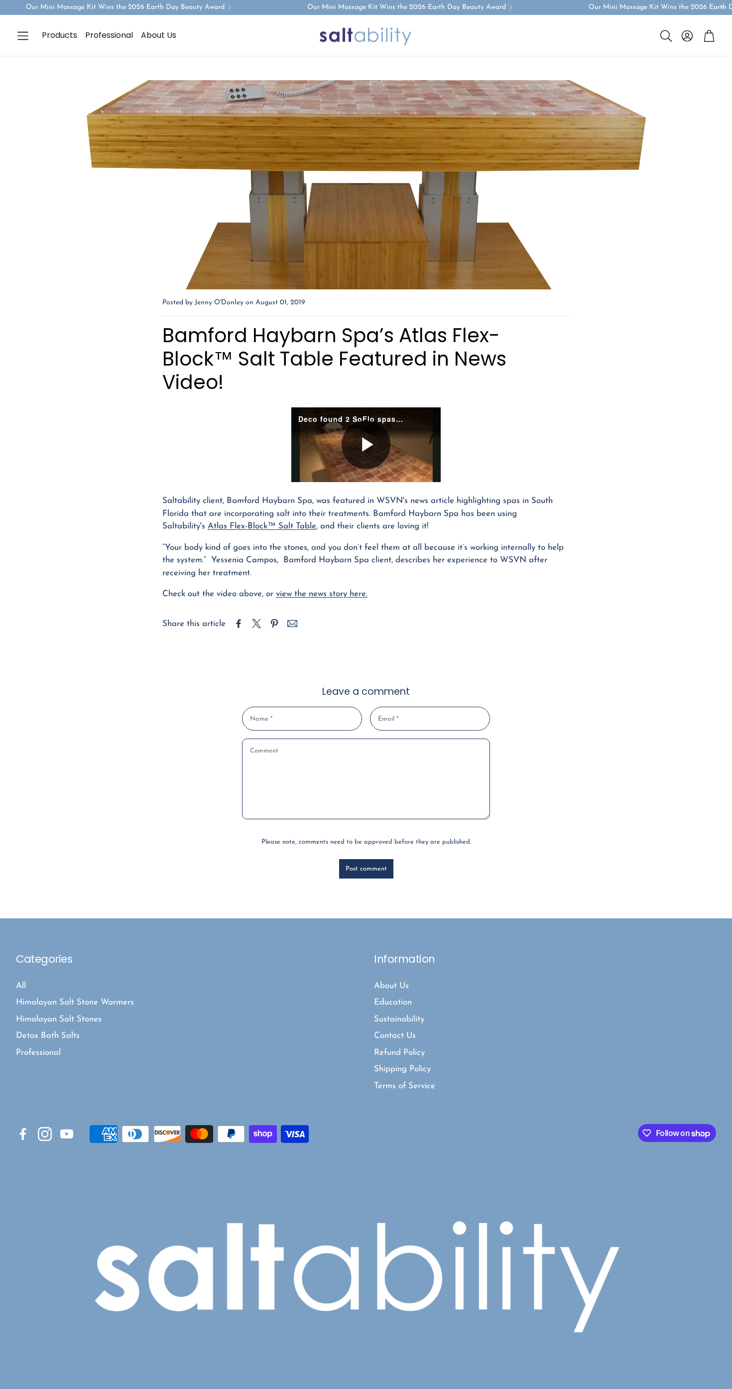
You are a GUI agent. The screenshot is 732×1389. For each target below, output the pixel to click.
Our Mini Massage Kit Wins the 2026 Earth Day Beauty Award (125, 7)
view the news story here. (321, 594)
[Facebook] (23, 1134)
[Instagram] (45, 1134)
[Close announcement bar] (722, 7)
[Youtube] (67, 1134)
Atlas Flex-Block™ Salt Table (262, 526)
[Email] (292, 624)
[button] (23, 35)
